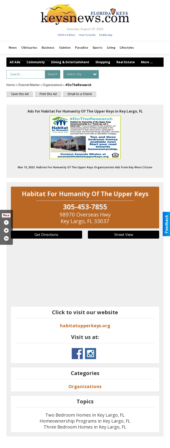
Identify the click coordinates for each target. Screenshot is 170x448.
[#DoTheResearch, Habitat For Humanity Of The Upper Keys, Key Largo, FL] (85, 137)
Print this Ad (48, 94)
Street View (123, 234)
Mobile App (105, 34)
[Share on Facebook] (6, 222)
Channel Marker (29, 85)
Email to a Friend (80, 94)
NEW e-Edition (66, 34)
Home (10, 85)
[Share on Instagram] (6, 238)
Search (53, 74)
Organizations (52, 85)
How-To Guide (87, 34)
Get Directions (46, 234)
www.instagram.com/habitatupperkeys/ (90, 353)
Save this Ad (20, 94)
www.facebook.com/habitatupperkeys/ (77, 353)
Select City (74, 74)
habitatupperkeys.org (85, 325)
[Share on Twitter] (6, 230)
